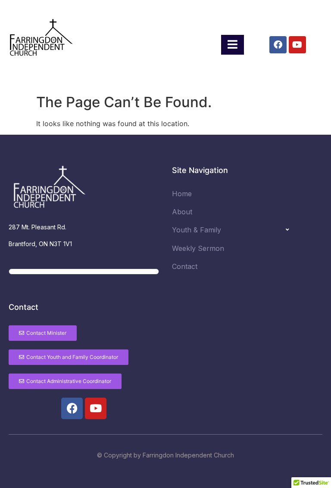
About (182, 211)
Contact (184, 266)
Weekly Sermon (198, 248)
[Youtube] (297, 44)
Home (182, 193)
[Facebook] (278, 44)
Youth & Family (196, 229)
